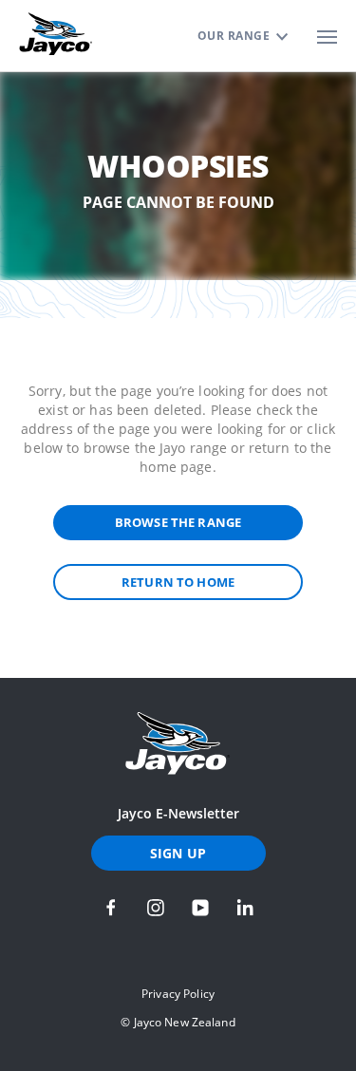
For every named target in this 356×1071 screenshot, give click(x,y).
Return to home (178, 582)
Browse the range (178, 522)
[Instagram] (155, 907)
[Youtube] (200, 907)
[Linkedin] (244, 907)
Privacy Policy (178, 994)
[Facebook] (111, 907)
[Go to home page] (178, 743)
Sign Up (178, 853)
